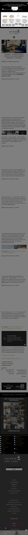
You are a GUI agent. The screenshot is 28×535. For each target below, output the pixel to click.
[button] (27, 21)
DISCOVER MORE (15, 9)
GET (3, 25)
